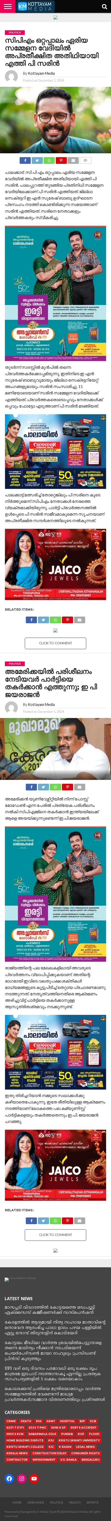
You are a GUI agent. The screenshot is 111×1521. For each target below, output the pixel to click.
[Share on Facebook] (25, 159)
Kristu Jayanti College (25, 1447)
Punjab (67, 1434)
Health (75, 1502)
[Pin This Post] (61, 159)
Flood (94, 1434)
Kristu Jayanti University (79, 1440)
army (50, 1421)
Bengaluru (90, 1459)
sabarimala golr (42, 1434)
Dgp (81, 1434)
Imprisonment (44, 1459)
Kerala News (17, 1453)
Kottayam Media (41, 73)
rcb (93, 1421)
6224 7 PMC (37, 1427)
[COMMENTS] (85, 159)
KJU (51, 1440)
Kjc (51, 1447)
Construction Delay (49, 1453)
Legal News (85, 1447)
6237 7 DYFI (15, 1427)
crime (11, 1421)
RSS (39, 1421)
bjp (82, 1421)
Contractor (17, 1459)
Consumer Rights (85, 1453)
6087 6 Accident (83, 1427)
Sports (92, 1502)
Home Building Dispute (24, 1440)
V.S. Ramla (68, 1459)
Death (26, 1421)
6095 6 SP (58, 1427)
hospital (67, 1421)
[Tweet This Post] (37, 159)
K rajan (65, 1447)
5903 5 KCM (14, 1434)
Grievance (35, 1502)
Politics (56, 1502)
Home (16, 1502)
